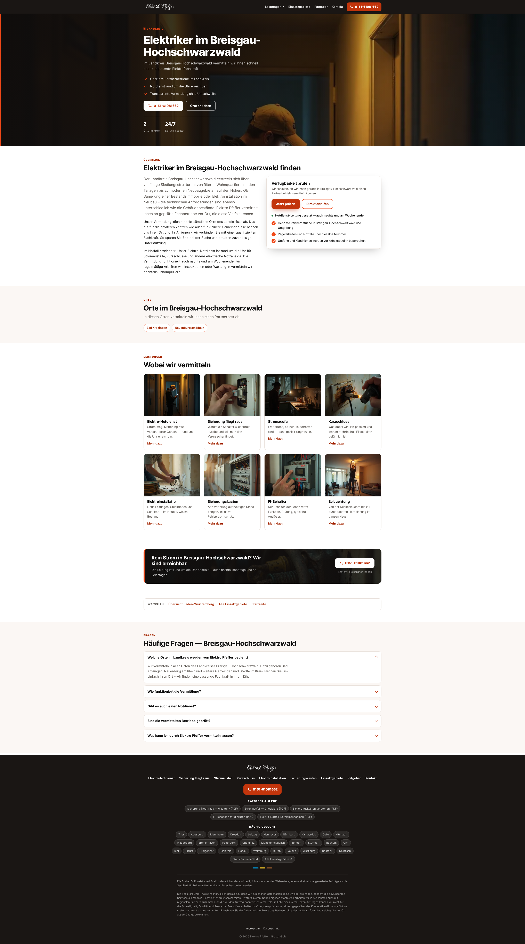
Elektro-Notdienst (161, 778)
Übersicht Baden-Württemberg (191, 604)
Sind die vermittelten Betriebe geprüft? (178, 721)
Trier (181, 834)
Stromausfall (223, 778)
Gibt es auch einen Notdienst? (171, 706)
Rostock (327, 850)
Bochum (331, 842)
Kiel (176, 850)
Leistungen (273, 7)
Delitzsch (345, 850)
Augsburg (197, 834)
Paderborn (229, 842)
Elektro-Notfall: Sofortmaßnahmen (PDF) (286, 816)
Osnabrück (309, 834)
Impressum (253, 928)
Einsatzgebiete (299, 7)
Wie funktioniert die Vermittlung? (174, 691)
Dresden (235, 834)
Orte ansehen (200, 106)
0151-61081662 (166, 106)
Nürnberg (289, 834)
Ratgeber (321, 7)
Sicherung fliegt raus (194, 778)
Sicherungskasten (303, 778)
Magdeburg (184, 842)
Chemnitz (248, 842)
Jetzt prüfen (285, 204)
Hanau (242, 850)
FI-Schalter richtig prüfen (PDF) (233, 816)
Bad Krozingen (157, 327)
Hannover (270, 834)
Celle (326, 834)
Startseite (259, 604)
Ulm (345, 842)
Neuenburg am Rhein (189, 327)
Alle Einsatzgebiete (233, 604)
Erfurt (189, 850)
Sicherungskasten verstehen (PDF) (315, 808)
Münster (341, 834)
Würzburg (309, 850)
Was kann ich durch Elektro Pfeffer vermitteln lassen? (190, 735)
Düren (277, 850)
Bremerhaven (207, 842)
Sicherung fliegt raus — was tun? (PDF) (212, 808)
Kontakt (337, 7)
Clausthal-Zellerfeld (245, 859)
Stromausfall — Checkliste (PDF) (265, 808)
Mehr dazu (154, 443)
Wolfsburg (259, 850)
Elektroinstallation (272, 778)
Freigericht (207, 850)
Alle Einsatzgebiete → (278, 859)
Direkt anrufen (317, 204)
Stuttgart (314, 842)
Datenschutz (271, 928)
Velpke (292, 850)
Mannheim (217, 834)
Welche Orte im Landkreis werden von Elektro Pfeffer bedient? (198, 657)
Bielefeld (226, 850)
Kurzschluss (246, 778)
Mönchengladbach (273, 842)
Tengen (296, 842)
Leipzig (252, 834)
